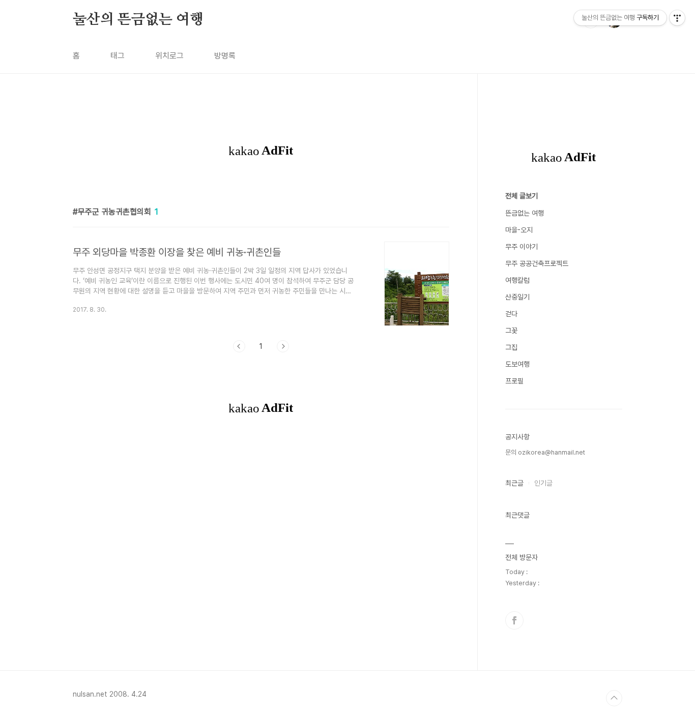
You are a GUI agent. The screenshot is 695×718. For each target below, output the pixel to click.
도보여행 (517, 364)
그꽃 (511, 330)
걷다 (511, 314)
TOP (614, 698)
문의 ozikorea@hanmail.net (545, 452)
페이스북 (514, 620)
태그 (117, 56)
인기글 (543, 483)
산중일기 (517, 297)
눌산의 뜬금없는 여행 (138, 20)
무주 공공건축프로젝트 (536, 263)
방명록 (225, 56)
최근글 (514, 483)
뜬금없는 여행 (524, 213)
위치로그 (169, 56)
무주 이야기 (521, 247)
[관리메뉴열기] (677, 17)
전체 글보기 (521, 196)
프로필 (514, 381)
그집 (511, 347)
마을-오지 (519, 230)
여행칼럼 (517, 280)
